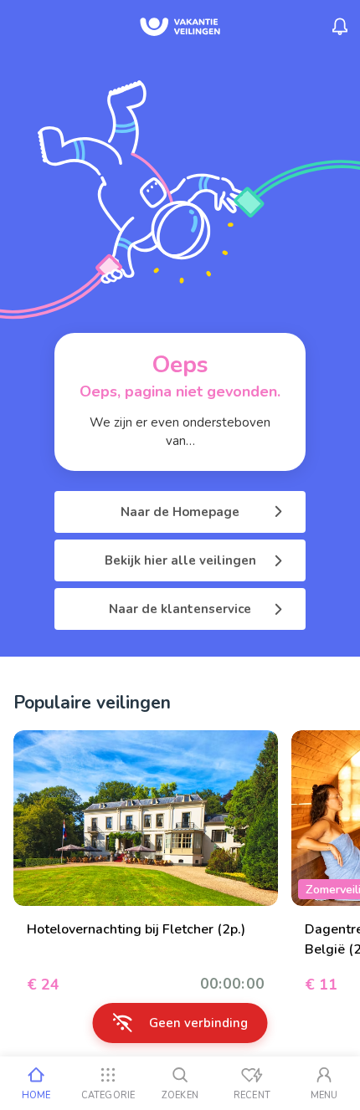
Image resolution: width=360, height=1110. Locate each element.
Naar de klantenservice (180, 609)
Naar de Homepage (180, 512)
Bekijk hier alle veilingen (180, 560)
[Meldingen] (340, 26)
